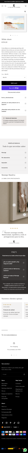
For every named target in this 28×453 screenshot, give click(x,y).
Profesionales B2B (6, 412)
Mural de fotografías (5, 397)
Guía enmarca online (7, 415)
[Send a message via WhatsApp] (25, 450)
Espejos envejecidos (7, 394)
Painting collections (7, 388)
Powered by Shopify (21, 438)
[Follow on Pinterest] (10, 423)
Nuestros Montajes (7, 409)
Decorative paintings (4, 384)
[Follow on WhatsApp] (18, 423)
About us (4, 406)
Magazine (4, 417)
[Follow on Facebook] (3, 423)
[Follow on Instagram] (7, 423)
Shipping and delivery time (19, 390)
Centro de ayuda (20, 386)
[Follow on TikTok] (14, 423)
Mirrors (3, 391)
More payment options (14, 92)
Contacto (18, 383)
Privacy (17, 396)
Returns (18, 394)
